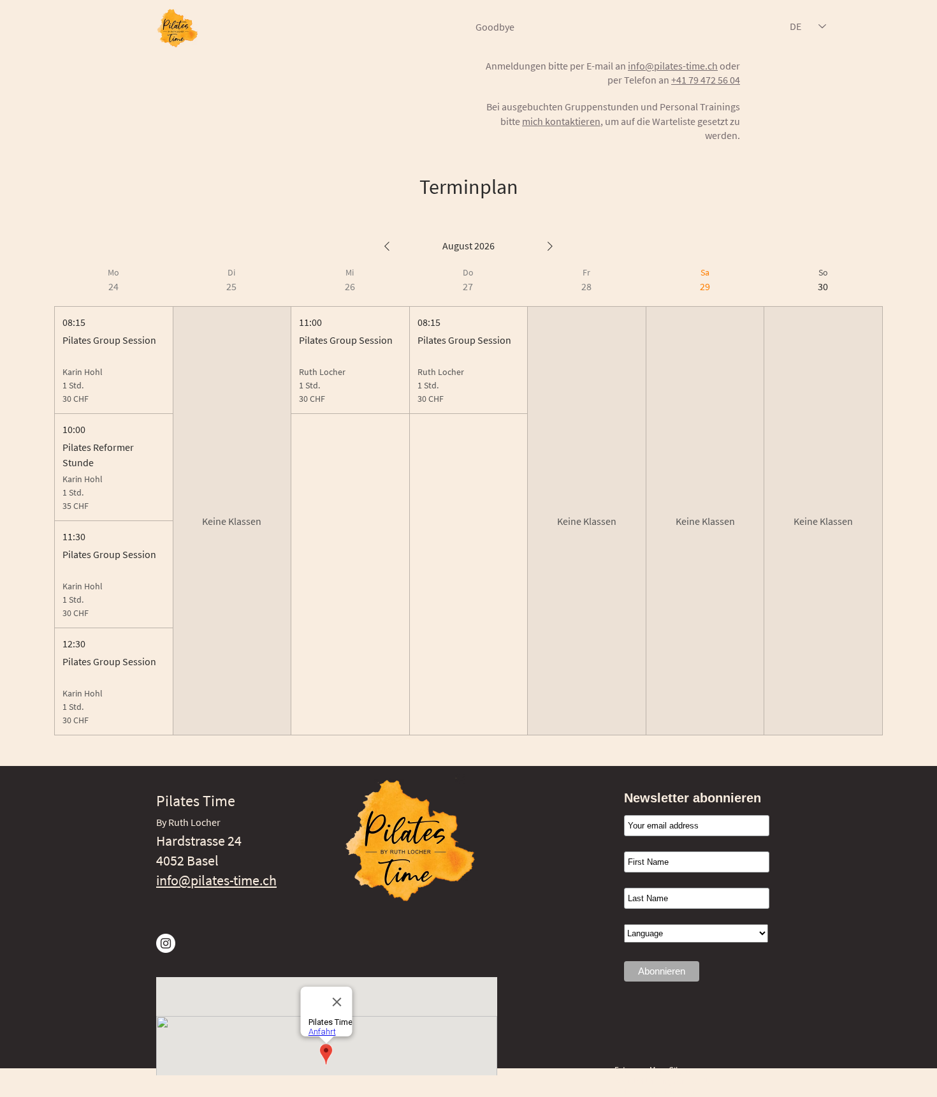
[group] (113, 501)
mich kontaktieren (561, 121)
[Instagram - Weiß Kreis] (165, 943)
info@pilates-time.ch (673, 65)
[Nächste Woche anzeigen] (550, 246)
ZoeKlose (703, 1080)
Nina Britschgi (670, 1091)
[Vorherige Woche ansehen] (387, 246)
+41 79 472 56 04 (705, 79)
